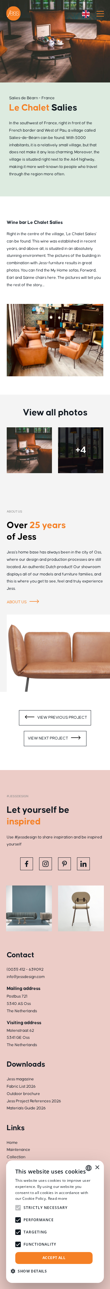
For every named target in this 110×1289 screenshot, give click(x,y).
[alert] (55, 1221)
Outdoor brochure (23, 1094)
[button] (31, 1271)
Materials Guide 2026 (26, 1108)
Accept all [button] (53, 1257)
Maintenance (18, 1150)
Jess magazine (20, 1079)
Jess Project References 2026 (34, 1101)
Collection (16, 1157)
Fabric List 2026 (21, 1086)
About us (17, 602)
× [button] (97, 1167)
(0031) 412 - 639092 (25, 969)
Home (12, 1143)
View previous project (61, 717)
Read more (58, 1198)
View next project (48, 738)
